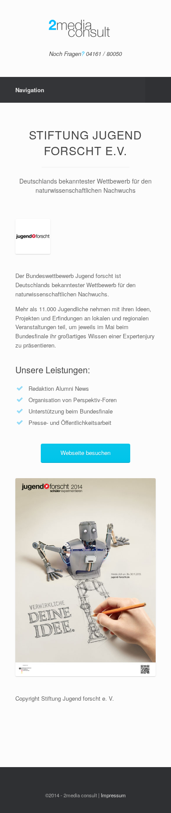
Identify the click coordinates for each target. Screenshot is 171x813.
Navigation (29, 90)
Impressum (113, 795)
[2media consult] (85, 28)
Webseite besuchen (85, 452)
